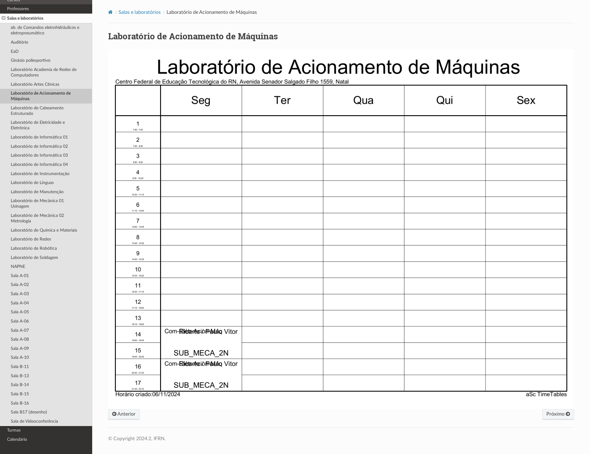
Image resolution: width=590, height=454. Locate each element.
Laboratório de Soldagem (34, 257)
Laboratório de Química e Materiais (44, 230)
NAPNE (18, 266)
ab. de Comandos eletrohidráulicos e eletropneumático (45, 30)
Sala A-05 (20, 312)
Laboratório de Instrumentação (40, 173)
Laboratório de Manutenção (37, 192)
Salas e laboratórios (25, 18)
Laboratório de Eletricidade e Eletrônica (38, 125)
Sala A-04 (20, 303)
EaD (15, 51)
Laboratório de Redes (31, 239)
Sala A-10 (20, 357)
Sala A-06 (20, 321)
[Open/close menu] (3, 18)
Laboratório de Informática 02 (39, 146)
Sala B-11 (20, 366)
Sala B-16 (20, 403)
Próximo (556, 414)
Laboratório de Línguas (32, 182)
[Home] (110, 12)
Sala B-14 (20, 384)
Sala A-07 (20, 330)
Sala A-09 (20, 348)
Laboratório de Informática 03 (39, 155)
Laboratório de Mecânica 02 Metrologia (37, 218)
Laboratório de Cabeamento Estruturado (37, 111)
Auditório (19, 42)
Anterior (126, 414)
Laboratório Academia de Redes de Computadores (44, 72)
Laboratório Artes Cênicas (35, 84)
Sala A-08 (20, 339)
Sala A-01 (20, 275)
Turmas (14, 430)
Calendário (17, 439)
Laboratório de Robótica (34, 248)
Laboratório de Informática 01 (39, 137)
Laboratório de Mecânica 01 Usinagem (37, 203)
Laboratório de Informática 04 (39, 164)
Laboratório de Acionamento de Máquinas (41, 96)
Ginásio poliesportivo (30, 60)
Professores (18, 8)
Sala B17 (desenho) (29, 412)
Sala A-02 (20, 284)
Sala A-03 (20, 294)
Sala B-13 (20, 376)
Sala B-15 (20, 394)
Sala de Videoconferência (34, 421)
